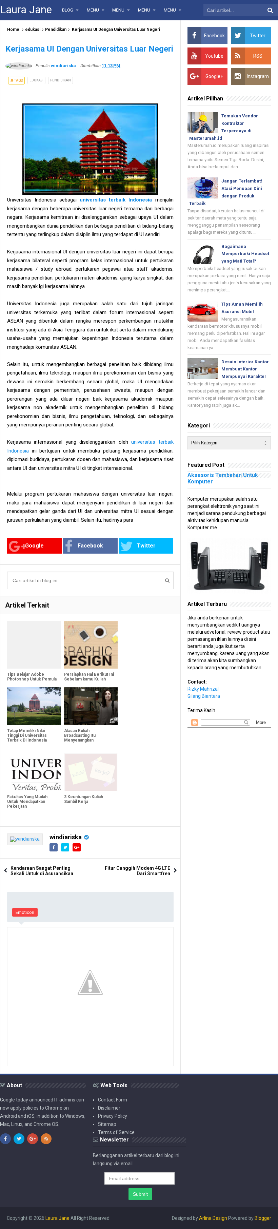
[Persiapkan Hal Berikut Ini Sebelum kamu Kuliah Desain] (91, 645)
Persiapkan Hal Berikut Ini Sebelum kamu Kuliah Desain (89, 679)
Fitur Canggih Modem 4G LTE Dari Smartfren (137, 870)
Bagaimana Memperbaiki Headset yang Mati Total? (245, 254)
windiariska (65, 837)
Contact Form (112, 1099)
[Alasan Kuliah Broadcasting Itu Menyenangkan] (91, 706)
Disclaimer (109, 1108)
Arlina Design (213, 1218)
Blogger (263, 1218)
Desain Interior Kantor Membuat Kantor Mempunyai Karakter (245, 369)
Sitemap (107, 1124)
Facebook (90, 545)
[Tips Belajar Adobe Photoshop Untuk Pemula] (34, 645)
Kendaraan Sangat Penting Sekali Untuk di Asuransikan (42, 870)
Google (34, 545)
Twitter (146, 545)
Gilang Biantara (203, 696)
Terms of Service (116, 1132)
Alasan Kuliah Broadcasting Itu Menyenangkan (80, 735)
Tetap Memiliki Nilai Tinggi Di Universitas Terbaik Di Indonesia (27, 735)
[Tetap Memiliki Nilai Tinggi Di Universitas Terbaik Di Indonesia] (34, 706)
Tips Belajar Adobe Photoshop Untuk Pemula (32, 676)
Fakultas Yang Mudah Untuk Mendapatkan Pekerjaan (27, 801)
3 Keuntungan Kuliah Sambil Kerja (83, 799)
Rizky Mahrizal (203, 689)
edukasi (32, 29)
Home (13, 29)
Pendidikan (55, 29)
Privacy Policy (112, 1116)
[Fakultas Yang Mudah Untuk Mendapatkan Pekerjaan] (34, 772)
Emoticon (25, 912)
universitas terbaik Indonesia (116, 200)
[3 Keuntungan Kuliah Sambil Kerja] (91, 772)
